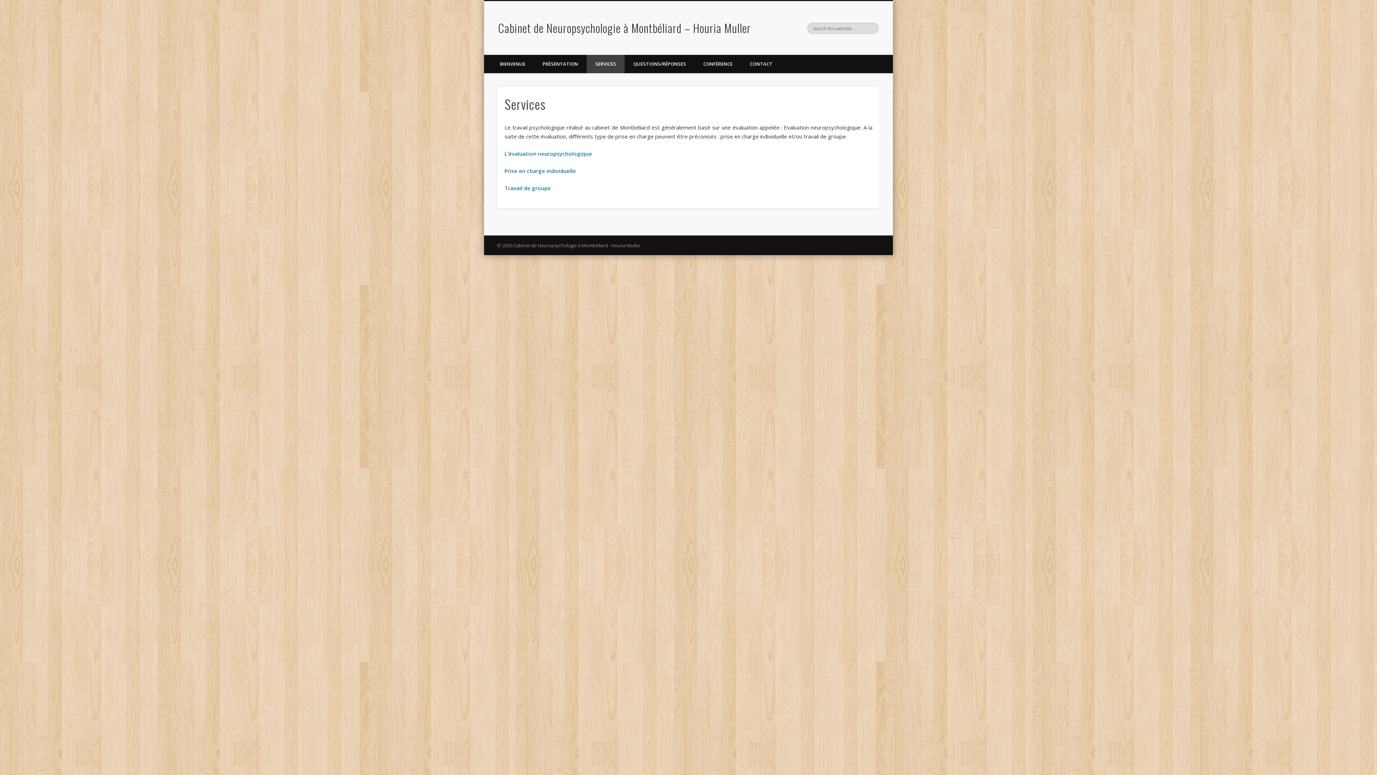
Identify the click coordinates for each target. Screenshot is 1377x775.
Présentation (560, 64)
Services (605, 64)
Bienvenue (512, 64)
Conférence (718, 64)
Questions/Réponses (659, 64)
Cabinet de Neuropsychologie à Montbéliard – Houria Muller (624, 27)
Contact (761, 64)
